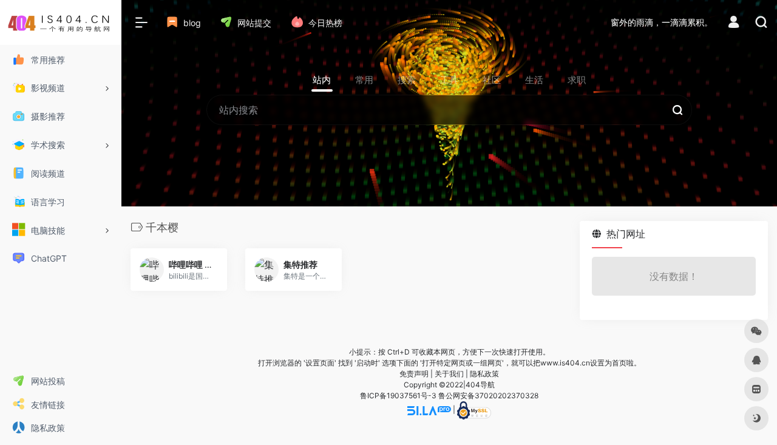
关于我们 (449, 373)
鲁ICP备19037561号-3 (398, 395)
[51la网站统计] (429, 410)
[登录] (733, 23)
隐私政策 (484, 373)
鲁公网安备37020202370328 (488, 395)
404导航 (480, 384)
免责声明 (414, 373)
